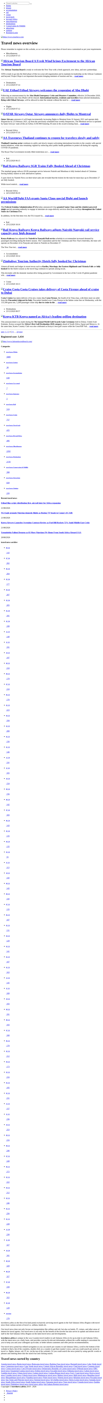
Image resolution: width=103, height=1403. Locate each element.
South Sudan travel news (35, 1382)
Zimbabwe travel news (20, 1384)
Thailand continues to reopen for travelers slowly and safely (60, 137)
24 (18, 332)
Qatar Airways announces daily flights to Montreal (58, 114)
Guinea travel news (40, 1373)
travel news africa (36, 1384)
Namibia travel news (34, 1378)
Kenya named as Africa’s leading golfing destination (52, 316)
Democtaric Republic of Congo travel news (59, 1369)
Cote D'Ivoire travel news (31, 1369)
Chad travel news (80, 1366)
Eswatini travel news (58, 1371)
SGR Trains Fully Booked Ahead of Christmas (60, 166)
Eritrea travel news (42, 1371)
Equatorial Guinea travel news (23, 1371)
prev (3, 332)
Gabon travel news (91, 1371)
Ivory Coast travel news (79, 1373)
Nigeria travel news (65, 1378)
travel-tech (10, 17)
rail (7, 12)
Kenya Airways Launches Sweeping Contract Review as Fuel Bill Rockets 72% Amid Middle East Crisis (45, 523)
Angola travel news (8, 1364)
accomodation (11, 10)
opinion (9, 30)
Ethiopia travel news (75, 1371)
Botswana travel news (40, 1364)
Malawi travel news (65, 1375)
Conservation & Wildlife (15, 26)
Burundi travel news (78, 1364)
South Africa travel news (15, 1382)
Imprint (9, 1393)
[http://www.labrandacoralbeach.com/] (16, 341)
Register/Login (12, 33)
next (20, 332)
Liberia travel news (29, 1375)
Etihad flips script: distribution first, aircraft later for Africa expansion (31, 503)
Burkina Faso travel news (60, 1364)
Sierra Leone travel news (79, 1380)
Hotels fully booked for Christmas (64, 261)
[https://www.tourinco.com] (12, 37)
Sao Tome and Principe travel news (20, 1380)
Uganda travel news (85, 1382)
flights (8, 6)
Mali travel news (80, 1375)
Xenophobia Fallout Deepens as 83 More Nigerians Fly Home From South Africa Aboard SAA (41, 532)
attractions (10, 28)
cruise (8, 15)
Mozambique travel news (16, 1378)
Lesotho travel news (14, 1375)
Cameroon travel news (14, 1366)
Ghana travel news (24, 1373)
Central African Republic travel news (58, 1366)
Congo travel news (13, 1369)
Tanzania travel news (54, 1382)
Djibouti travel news (85, 1369)
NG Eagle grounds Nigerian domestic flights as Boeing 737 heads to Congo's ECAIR (37, 513)
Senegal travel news (42, 1380)
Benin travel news (24, 1364)
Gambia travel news (9, 1373)
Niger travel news (50, 1378)
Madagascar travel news (47, 1375)
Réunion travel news (81, 1378)
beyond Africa (11, 19)
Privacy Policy (12, 1391)
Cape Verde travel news (33, 1366)
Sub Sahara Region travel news (56, 1384)
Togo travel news (70, 1382)
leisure (8, 8)
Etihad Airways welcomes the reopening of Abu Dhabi (54, 90)
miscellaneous (11, 21)
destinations (10, 24)
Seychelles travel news (59, 1380)
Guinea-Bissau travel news (59, 1373)
